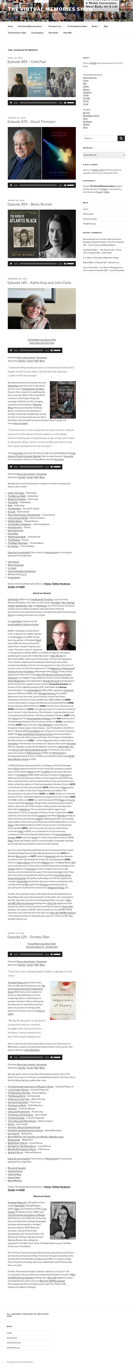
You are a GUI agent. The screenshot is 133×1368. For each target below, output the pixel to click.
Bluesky (86, 89)
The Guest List (54, 26)
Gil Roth (93, 63)
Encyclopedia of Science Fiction (23, 624)
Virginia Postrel (15, 1171)
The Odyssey (14, 540)
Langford (42, 815)
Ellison (31, 772)
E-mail (85, 104)
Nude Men (20, 1205)
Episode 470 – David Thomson (31, 122)
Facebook (65, 584)
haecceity (68, 456)
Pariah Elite (22, 881)
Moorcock (21, 856)
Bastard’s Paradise (17, 499)
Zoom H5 (52, 903)
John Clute (18, 453)
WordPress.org (89, 224)
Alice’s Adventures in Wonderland (24, 515)
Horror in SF (18, 750)
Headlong (41, 606)
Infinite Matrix (34, 690)
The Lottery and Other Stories (22, 1121)
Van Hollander (45, 725)
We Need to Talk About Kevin (22, 1146)
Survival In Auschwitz (18, 1102)
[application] (42, 102)
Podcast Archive (90, 77)
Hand (38, 640)
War (27, 884)
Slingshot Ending (56, 887)
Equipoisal (50, 856)
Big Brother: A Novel (17, 1143)
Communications (62, 875)
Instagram (87, 92)
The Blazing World (16, 1096)
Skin (64, 602)
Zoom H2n (68, 906)
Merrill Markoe (15, 1180)
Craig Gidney (14, 577)
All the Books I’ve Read (77, 26)
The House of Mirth (17, 1105)
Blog (106, 26)
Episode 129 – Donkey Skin (28, 937)
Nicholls (29, 803)
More (42, 361)
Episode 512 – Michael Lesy (107, 262)
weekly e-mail (97, 170)
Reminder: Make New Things (106, 257)
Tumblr (11, 587)
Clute (19, 637)
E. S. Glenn (87, 257)
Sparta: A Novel (15, 1152)
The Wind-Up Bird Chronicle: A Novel (25, 1130)
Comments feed (90, 219)
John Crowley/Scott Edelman (22, 571)
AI (73, 862)
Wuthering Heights (17, 537)
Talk (30, 606)
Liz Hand (12, 568)
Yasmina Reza (14, 1174)
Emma (11, 1124)
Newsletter (53, 33)
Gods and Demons (17, 878)
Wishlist (86, 124)
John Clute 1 (13, 562)
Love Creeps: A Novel (18, 1090)
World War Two (66, 746)
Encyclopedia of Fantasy (39, 718)
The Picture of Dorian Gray (20, 1115)
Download (42, 357)
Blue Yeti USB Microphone (63, 913)
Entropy (44, 884)
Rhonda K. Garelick (17, 1168)
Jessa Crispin (14, 1177)
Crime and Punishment (19, 1111)
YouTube (86, 98)
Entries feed (88, 214)
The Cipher (13, 502)
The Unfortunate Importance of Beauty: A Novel (26, 988)
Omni (55, 671)
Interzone (12, 678)
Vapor (17, 1209)
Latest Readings (32, 1050)
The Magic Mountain (18, 543)
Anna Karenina (15, 527)
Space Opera (23, 862)
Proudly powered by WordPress (20, 1362)
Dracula (11, 512)
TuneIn (30, 361)
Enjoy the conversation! (19, 552)
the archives (51, 552)
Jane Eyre (12, 1108)
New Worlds (57, 656)
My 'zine (86, 113)
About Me (67, 33)
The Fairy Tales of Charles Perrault (24, 1127)
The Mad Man (14, 508)
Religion (46, 862)
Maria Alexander (16, 565)
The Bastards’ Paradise (33, 389)
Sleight (38, 819)
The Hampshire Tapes (17, 33)
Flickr (85, 118)
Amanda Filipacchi (17, 982)
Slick (16, 768)
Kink (10, 505)
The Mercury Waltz (17, 496)
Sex (60, 872)
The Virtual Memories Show (51, 9)
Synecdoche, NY (16, 530)
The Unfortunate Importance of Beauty (26, 1215)
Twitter (55, 584)
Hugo (64, 787)
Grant (15, 718)
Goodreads (87, 121)
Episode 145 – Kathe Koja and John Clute (39, 283)
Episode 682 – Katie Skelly (101, 253)
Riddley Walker (15, 521)
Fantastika (13, 743)
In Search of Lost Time (18, 1099)
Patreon (104, 189)
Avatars (11, 869)
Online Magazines (16, 681)
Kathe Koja (13, 386)
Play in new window (26, 357)
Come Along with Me (18, 518)
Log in (85, 209)
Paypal (99, 192)
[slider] (71, 102)
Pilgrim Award (33, 753)
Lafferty (46, 772)
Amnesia (71, 743)
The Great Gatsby (16, 1118)
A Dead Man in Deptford (19, 524)
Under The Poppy (16, 493)
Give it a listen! (21, 423)
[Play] (11, 102)
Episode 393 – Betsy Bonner (30, 204)
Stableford (25, 809)
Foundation (28, 671)
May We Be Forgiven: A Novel (22, 1149)
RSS (36, 361)
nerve (10, 615)
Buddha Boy (21, 606)
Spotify (21, 361)
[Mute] (65, 102)
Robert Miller (88, 262)
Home (10, 26)
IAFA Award (58, 753)
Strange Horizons (51, 681)
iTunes (47, 584)
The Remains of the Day (19, 1093)
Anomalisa (13, 533)
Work (85, 127)
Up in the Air (13, 1133)
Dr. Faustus (13, 546)
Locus (72, 800)
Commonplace (37, 33)
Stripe (106, 192)
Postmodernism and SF (36, 750)
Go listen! (59, 459)
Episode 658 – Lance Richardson (110, 270)
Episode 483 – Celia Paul (27, 62)
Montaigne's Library (91, 115)
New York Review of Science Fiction (54, 674)
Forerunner (30, 869)
